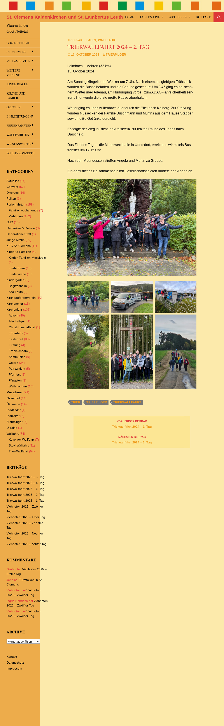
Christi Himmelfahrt (22, 327)
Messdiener (15, 392)
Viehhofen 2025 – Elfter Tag (26, 517)
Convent (12, 186)
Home (129, 17)
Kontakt (203, 17)
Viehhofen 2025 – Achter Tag (27, 544)
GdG (10, 222)
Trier (75, 402)
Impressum (14, 668)
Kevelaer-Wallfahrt (21, 439)
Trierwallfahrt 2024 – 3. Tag (132, 440)
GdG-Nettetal (18, 43)
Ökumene (13, 404)
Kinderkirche (17, 274)
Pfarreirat (13, 416)
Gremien (14, 107)
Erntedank (16, 333)
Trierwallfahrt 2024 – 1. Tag (132, 424)
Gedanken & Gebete (21, 228)
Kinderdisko (17, 268)
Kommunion (17, 357)
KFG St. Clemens (19, 246)
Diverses (13, 192)
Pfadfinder (14, 410)
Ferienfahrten (19, 125)
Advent (13, 315)
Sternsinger (15, 422)
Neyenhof (13, 398)
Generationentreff (19, 234)
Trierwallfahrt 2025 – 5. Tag (25, 477)
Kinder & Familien (19, 251)
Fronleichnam (18, 351)
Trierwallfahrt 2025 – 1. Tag (25, 500)
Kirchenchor (15, 303)
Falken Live (150, 17)
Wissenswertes (19, 144)
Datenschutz (15, 662)
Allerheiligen (17, 321)
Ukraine (12, 427)
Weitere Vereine (13, 72)
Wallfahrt (107, 40)
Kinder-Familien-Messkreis (27, 257)
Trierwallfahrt (127, 402)
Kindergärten (15, 280)
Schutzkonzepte (21, 153)
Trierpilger (116, 54)
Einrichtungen (19, 116)
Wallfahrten (18, 135)
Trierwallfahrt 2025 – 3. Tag (25, 488)
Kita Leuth (16, 292)
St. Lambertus (18, 61)
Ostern (13, 362)
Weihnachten (18, 386)
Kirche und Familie (16, 95)
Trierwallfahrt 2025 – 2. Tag (25, 494)
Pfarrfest (15, 374)
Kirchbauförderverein (21, 297)
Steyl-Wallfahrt (19, 445)
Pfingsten (15, 380)
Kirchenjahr (14, 309)
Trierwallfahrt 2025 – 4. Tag (25, 483)
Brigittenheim (18, 286)
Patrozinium (17, 368)
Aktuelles (178, 17)
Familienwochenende (23, 210)
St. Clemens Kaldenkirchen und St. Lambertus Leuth (65, 16)
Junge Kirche (17, 84)
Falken (11, 198)
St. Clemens (16, 52)
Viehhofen (16, 216)
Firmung (14, 345)
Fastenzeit (16, 339)
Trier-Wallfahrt (81, 40)
